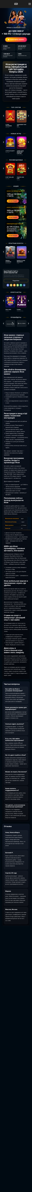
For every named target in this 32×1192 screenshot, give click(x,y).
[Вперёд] (28, 115)
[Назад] (3, 115)
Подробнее (16, 280)
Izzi (16, 4)
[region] (16, 120)
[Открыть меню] (30, 4)
